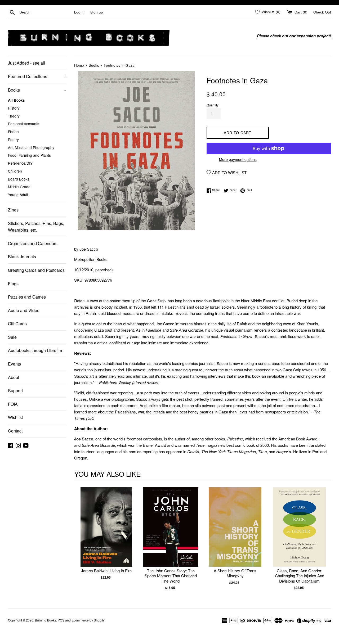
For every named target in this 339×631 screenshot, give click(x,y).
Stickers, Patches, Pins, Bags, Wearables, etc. (36, 226)
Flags (13, 284)
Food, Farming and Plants (29, 155)
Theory (14, 116)
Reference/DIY (20, 163)
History (14, 108)
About (13, 377)
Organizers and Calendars (32, 243)
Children (15, 171)
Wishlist (15, 417)
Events (14, 364)
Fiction (13, 131)
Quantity (212, 105)
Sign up (96, 12)
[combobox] (45, 12)
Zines (13, 210)
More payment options (238, 159)
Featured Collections (37, 76)
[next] (325, 541)
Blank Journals (22, 257)
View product (106, 532)
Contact (15, 431)
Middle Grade (19, 186)
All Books (16, 100)
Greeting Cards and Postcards (36, 270)
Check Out (322, 12)
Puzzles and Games (27, 297)
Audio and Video (23, 310)
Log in (79, 12)
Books (37, 90)
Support (15, 390)
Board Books (18, 179)
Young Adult (18, 194)
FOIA (13, 404)
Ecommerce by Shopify (88, 620)
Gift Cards (17, 324)
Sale (12, 337)
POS (61, 620)
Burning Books (45, 620)
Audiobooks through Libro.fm (35, 350)
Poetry (13, 139)
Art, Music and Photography (31, 147)
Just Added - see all (26, 63)
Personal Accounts (23, 123)
